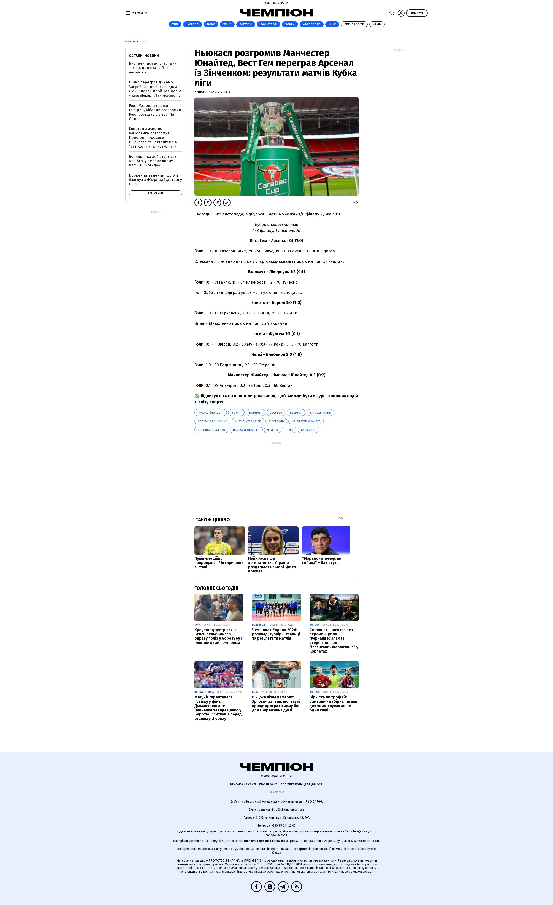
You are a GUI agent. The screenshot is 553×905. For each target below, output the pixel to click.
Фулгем (272, 430)
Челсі (289, 430)
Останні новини (144, 56)
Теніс (227, 24)
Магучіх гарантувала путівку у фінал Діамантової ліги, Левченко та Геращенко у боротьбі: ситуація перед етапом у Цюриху (218, 708)
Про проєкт (268, 784)
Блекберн (308, 430)
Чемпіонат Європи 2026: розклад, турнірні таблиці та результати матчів (276, 634)
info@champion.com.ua (288, 809)
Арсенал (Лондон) (211, 412)
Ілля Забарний (320, 412)
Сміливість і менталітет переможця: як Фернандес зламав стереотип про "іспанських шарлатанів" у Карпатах (334, 641)
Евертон (296, 412)
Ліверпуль (276, 421)
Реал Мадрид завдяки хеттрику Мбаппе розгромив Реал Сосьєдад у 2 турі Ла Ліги (155, 112)
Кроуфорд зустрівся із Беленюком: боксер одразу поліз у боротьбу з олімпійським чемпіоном (218, 636)
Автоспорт (311, 24)
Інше (332, 24)
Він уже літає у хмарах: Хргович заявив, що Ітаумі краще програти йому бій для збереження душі (276, 703)
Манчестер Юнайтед (306, 421)
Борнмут (255, 412)
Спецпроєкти (354, 24)
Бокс (211, 24)
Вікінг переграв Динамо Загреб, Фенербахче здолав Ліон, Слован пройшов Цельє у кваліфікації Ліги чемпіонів (155, 89)
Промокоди (276, 791)
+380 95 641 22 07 (284, 825)
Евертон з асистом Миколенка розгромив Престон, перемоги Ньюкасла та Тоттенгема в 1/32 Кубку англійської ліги (153, 137)
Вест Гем (276, 412)
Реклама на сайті (243, 784)
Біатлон (246, 24)
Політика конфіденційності (301, 784)
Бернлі (236, 412)
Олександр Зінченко (212, 421)
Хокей (289, 24)
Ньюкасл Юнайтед (246, 430)
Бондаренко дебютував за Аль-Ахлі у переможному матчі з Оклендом (153, 161)
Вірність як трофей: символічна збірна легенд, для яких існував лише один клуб (334, 703)
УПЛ (175, 24)
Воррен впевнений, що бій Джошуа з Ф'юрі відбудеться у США (155, 179)
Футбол (192, 24)
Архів (377, 24)
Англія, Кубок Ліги (248, 421)
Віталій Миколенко (211, 430)
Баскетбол (268, 24)
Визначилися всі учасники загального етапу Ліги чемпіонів (152, 68)
